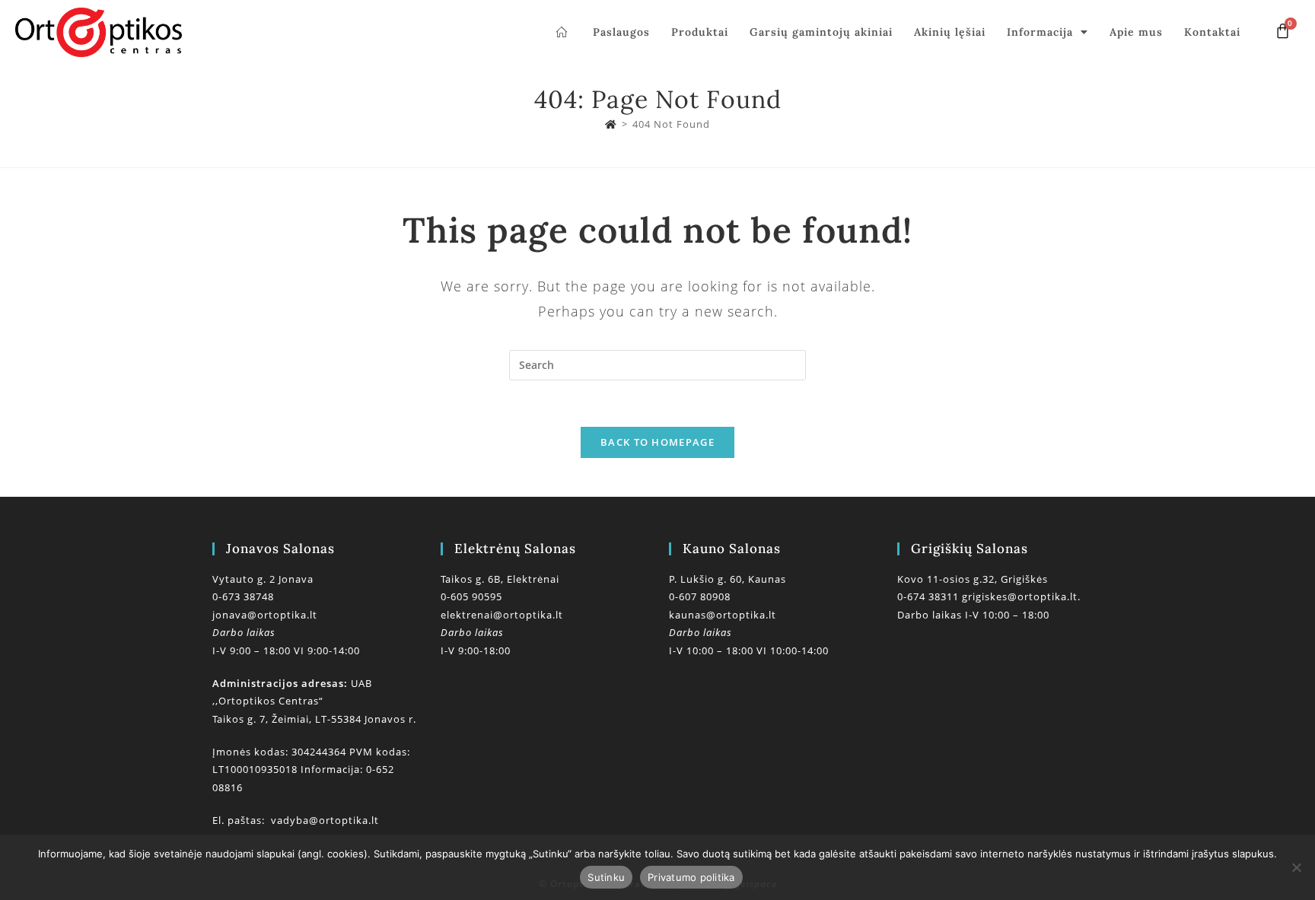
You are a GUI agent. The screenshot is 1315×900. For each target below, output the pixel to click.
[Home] (611, 124)
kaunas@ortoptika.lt (722, 615)
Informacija (1040, 32)
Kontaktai (1212, 32)
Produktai (699, 32)
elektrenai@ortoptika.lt (502, 615)
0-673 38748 (243, 596)
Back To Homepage (657, 442)
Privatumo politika (691, 877)
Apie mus (1136, 32)
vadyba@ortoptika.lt (325, 820)
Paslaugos (621, 32)
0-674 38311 (929, 596)
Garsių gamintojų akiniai (821, 32)
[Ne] (1296, 867)
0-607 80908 (700, 596)
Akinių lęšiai (949, 32)
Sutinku (606, 877)
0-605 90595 (471, 596)
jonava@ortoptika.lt (264, 615)
